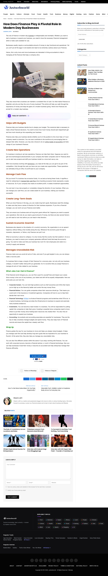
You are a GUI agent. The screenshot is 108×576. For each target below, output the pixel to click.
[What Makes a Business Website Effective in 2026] (82, 81)
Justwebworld (52, 570)
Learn (76, 519)
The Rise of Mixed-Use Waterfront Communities (95, 90)
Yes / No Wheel (36, 547)
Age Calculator (7, 538)
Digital (72, 14)
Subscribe (82, 39)
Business (58, 14)
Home (98, 14)
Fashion (91, 14)
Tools (76, 2)
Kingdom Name (17, 539)
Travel (39, 14)
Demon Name (7, 539)
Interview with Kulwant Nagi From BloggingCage (36, 450)
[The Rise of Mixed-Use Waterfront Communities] (82, 91)
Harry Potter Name (95, 538)
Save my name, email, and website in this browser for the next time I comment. (29, 487)
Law (49, 527)
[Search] (104, 1)
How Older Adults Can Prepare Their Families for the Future (95, 72)
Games (83, 2)
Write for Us (94, 565)
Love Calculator (39, 538)
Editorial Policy (67, 2)
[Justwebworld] (16, 7)
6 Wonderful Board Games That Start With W (96, 112)
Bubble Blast (7, 547)
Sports (12, 14)
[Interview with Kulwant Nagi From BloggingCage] (38, 441)
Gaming (78, 14)
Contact (26, 2)
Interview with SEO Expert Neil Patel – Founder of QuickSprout (62, 450)
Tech (51, 14)
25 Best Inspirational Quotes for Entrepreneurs (14, 450)
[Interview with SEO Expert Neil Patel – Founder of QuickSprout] (62, 441)
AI (74, 527)
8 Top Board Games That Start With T (94, 133)
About (19, 2)
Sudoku (15, 547)
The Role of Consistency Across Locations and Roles (14, 430)
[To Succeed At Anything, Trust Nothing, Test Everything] (62, 421)
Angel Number (84, 538)
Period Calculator (60, 538)
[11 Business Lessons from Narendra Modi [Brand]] (38, 421)
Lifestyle (26, 14)
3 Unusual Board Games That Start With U (96, 126)
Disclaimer (44, 2)
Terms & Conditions (67, 565)
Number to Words (72, 538)
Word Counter (18, 538)
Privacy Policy (55, 2)
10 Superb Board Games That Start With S (96, 139)
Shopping (66, 527)
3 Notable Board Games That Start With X (96, 105)
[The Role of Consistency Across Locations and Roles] (14, 421)
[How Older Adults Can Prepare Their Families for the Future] (82, 72)
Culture (19, 14)
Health (45, 14)
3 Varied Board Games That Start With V (95, 120)
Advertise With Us (30, 565)
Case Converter (28, 538)
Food (33, 14)
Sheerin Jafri (7, 31)
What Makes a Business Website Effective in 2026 (96, 80)
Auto (85, 14)
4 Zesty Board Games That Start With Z (95, 98)
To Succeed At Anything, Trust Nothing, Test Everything (61, 430)
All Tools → (27, 539)
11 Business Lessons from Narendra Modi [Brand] (35, 430)
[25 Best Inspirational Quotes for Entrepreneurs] (14, 441)
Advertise (35, 2)
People (5, 14)
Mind (103, 14)
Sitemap (71, 570)
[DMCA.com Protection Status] (91, 177)
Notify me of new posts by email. (17, 490)
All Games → (47, 547)
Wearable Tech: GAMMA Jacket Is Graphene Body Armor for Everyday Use (55, 389)
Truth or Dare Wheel (24, 547)
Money (65, 14)
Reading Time (49, 538)
